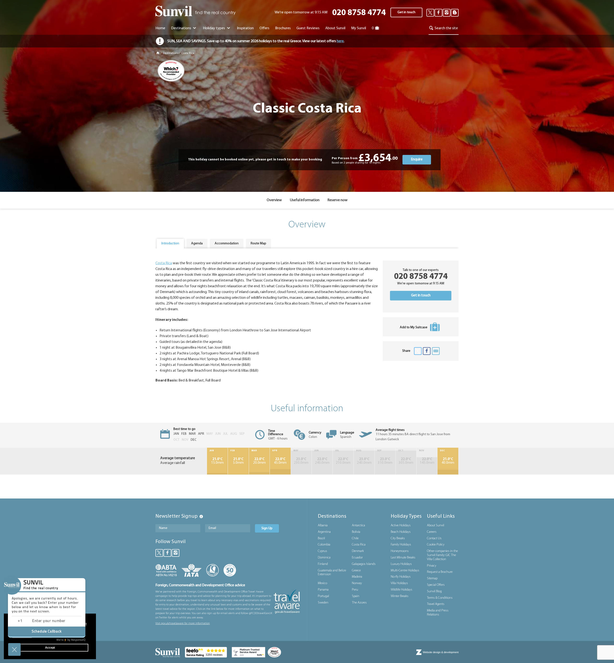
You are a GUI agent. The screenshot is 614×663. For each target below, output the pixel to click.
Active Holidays (401, 525)
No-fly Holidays (401, 577)
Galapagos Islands (364, 564)
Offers (264, 28)
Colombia (324, 544)
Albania (323, 525)
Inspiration (245, 28)
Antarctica (358, 525)
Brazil (321, 538)
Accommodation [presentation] (227, 243)
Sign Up (266, 528)
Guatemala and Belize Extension (332, 572)
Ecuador (357, 557)
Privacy (431, 566)
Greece (356, 570)
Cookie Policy (435, 544)
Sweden (323, 602)
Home (160, 28)
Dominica (324, 557)
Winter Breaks (399, 596)
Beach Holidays (401, 532)
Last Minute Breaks (403, 557)
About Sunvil (435, 525)
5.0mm (238, 461)
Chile (355, 538)
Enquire (417, 159)
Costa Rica (187, 53)
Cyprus (322, 551)
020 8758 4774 (359, 13)
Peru (355, 590)
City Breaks (398, 538)
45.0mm (280, 461)
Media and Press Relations (438, 612)
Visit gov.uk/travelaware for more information (182, 623)
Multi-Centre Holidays (405, 570)
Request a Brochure (440, 572)
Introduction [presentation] (170, 243)
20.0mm (259, 461)
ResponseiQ (70, 640)
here (340, 41)
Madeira (357, 577)
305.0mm (406, 461)
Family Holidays (401, 544)
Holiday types (214, 28)
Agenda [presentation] (197, 243)
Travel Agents (435, 604)
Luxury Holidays (401, 564)
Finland (323, 564)
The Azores (359, 602)
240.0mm (322, 461)
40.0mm (448, 461)
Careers (432, 532)
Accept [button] (50, 647)
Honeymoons (400, 551)
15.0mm (217, 461)
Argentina (324, 532)
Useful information (304, 200)
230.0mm (301, 461)
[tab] (170, 243)
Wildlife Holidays (401, 590)
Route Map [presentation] (258, 243)
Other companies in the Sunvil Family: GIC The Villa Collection (442, 555)
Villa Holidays (399, 583)
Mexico (322, 583)
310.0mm (385, 461)
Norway (357, 583)
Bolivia (356, 532)
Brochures (283, 28)
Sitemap (432, 578)
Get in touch (406, 12)
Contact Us (434, 538)
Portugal (323, 596)
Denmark (358, 551)
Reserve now (337, 200)
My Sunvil (358, 28)
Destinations (181, 28)
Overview (274, 200)
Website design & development (441, 652)
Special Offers (436, 585)
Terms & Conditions (440, 598)
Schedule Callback (47, 632)
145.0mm (427, 461)
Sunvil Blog (434, 591)
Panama (323, 590)
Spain (355, 596)
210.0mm (343, 461)
